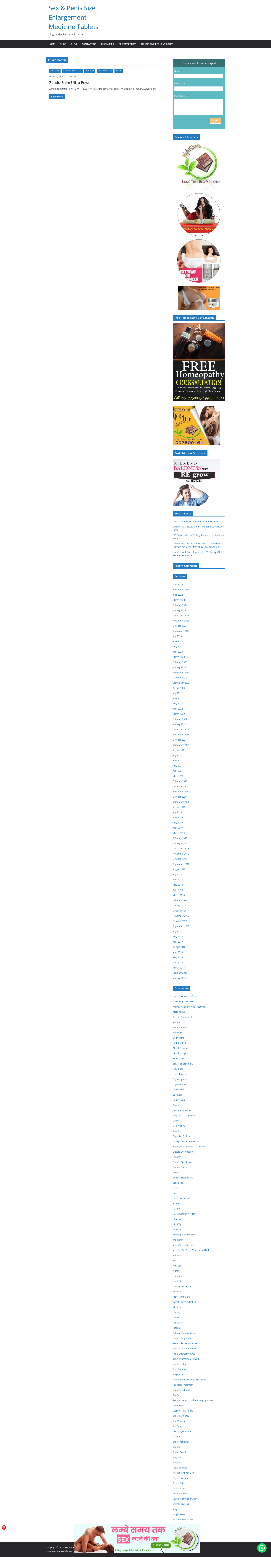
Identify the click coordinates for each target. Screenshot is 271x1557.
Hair (175, 1193)
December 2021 (181, 729)
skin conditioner (181, 1441)
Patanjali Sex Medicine (184, 1332)
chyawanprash (180, 1084)
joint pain (177, 1265)
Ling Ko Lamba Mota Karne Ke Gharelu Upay (195, 521)
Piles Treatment (181, 1369)
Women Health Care (183, 1519)
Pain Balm (90, 71)
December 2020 (181, 786)
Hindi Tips (178, 1224)
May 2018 (178, 884)
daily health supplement (185, 1115)
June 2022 (178, 698)
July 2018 (177, 874)
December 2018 (181, 848)
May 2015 (178, 957)
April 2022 (178, 708)
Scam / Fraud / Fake (183, 1410)
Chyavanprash (180, 1079)
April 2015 (178, 962)
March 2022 (179, 713)
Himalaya (177, 1219)
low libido (177, 1281)
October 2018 (180, 858)
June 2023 (178, 641)
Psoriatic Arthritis (181, 1389)
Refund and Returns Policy (157, 44)
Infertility (177, 1255)
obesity (176, 1312)
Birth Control (179, 1042)
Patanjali (177, 1327)
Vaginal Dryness (181, 1503)
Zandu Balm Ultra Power (70, 82)
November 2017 (181, 915)
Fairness (177, 1156)
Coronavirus (179, 1089)
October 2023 (180, 625)
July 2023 (177, 636)
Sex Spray (178, 1426)
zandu (119, 71)
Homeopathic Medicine (184, 1234)
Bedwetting (178, 1037)
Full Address (180, 96)
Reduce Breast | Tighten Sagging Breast (193, 1400)
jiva (174, 1260)
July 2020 (177, 812)
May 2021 (178, 765)
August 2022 (179, 687)
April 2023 (178, 651)
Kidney (176, 1270)
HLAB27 (177, 1229)
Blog (74, 44)
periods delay (179, 1364)
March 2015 (179, 967)
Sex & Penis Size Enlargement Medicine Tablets (73, 17)
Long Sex (177, 1276)
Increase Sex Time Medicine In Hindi (191, 1250)
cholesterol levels (181, 1074)
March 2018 (179, 895)
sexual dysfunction (182, 1431)
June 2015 (178, 952)
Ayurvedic (54, 71)
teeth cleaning (180, 1467)
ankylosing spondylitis (184, 1001)
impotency (178, 1239)
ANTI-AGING (179, 1011)
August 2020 (179, 807)
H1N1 (175, 1187)
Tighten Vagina (180, 1477)
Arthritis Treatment (182, 1017)
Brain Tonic (178, 1058)
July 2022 (177, 693)
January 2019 (179, 843)
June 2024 (178, 594)
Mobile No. (179, 83)
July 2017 (177, 931)
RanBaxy (177, 1395)
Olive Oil (177, 1317)
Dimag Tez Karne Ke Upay (186, 1141)
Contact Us (89, 44)
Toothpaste (179, 1488)
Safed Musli (178, 1405)
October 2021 (180, 739)
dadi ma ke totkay (182, 1110)
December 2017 (181, 910)
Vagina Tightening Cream (185, 1498)
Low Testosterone (182, 1286)
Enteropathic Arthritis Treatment (189, 1146)
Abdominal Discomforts (185, 996)
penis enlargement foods (185, 1348)
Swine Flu (177, 1462)
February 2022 (180, 719)
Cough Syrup (179, 1099)
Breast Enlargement (183, 1063)
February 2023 (180, 662)
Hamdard (177, 1203)
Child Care (178, 1068)
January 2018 (179, 905)
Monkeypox (179, 1307)
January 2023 (179, 667)
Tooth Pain (178, 1483)
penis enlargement (182, 1338)
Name (177, 71)
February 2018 (180, 900)
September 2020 (181, 801)
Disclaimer (107, 44)
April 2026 (178, 584)
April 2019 (178, 827)
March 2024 (179, 599)
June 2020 (178, 817)
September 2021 (181, 744)
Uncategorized (105, 71)
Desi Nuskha (179, 1125)
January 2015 (179, 977)
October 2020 (180, 796)
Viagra (176, 1509)
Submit (215, 120)
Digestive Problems (182, 1136)
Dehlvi (176, 1120)
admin (73, 76)
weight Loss (179, 1514)
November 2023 (181, 620)
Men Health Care (181, 1296)
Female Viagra (180, 1167)
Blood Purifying (180, 1053)
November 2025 (181, 589)
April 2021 (178, 770)
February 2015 (180, 972)
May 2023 (178, 646)
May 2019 (178, 822)
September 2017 (181, 926)
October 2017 (180, 921)
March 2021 (179, 775)
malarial (177, 1291)
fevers (176, 1172)
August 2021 (179, 750)
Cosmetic (177, 1094)
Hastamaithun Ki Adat (184, 1213)
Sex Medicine (179, 1421)
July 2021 (177, 755)
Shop (63, 44)
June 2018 (178, 879)
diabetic (177, 1130)
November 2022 (181, 672)
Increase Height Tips (183, 1244)
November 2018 (181, 853)
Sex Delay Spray (181, 1415)
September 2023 (181, 630)
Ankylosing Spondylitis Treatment (189, 1006)
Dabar (176, 1105)
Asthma (177, 1022)
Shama (176, 1436)
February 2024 (180, 605)
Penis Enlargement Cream (186, 1343)
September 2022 (181, 682)
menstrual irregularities (184, 1301)
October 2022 (180, 677)
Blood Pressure (180, 1048)
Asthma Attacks (181, 1027)
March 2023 (179, 656)
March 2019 (179, 832)
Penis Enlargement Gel (184, 1353)
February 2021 (180, 781)
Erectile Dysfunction (183, 1151)
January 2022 (179, 724)
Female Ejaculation (182, 1162)
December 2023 (181, 615)
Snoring (176, 1446)
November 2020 (181, 791)
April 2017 (178, 941)
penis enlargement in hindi (186, 1358)
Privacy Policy (127, 44)
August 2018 (179, 869)
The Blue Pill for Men (183, 1472)
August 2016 (179, 946)
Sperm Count (179, 1452)
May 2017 (178, 936)
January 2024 (179, 610)
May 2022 (178, 703)
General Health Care (72, 71)
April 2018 (178, 889)
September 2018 (181, 864)
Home (52, 44)
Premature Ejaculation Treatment (190, 1379)
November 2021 (181, 734)
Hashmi (176, 1208)
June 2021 (178, 760)
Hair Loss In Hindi (181, 1198)
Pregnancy (178, 1374)
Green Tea (178, 1182)
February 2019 (180, 838)
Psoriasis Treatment (183, 1384)
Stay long (177, 1457)
